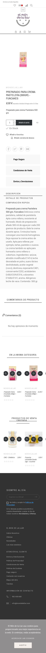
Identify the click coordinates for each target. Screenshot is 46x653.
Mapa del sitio (12, 580)
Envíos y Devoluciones (15, 557)
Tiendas (10, 584)
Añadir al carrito (24, 122)
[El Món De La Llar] (23, 20)
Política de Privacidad (15, 561)
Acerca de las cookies (23, 638)
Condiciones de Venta (15, 564)
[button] (37, 122)
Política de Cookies (14, 568)
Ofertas (9, 537)
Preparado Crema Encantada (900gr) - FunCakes (31, 394)
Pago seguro (12, 572)
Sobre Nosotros (13, 533)
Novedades (11, 541)
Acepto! (23, 645)
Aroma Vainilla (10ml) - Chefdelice (33, 458)
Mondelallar (14, 87)
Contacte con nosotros (16, 576)
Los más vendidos (14, 545)
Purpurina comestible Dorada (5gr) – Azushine (12, 459)
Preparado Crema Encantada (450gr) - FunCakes (10, 394)
